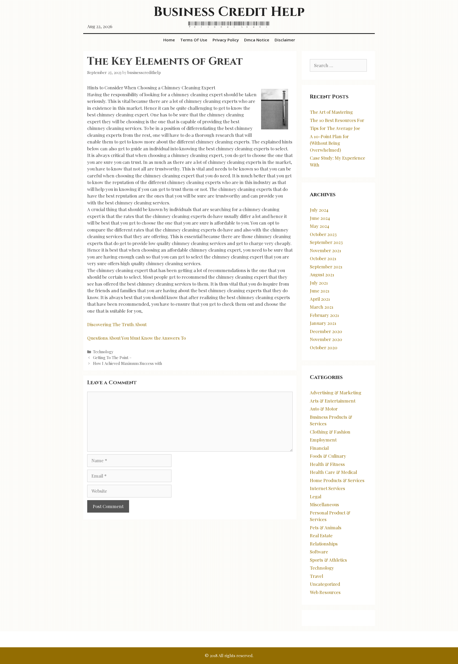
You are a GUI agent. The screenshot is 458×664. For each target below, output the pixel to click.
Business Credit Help (229, 12)
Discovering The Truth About (117, 324)
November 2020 (326, 339)
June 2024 (320, 218)
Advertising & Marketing (335, 392)
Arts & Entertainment (332, 401)
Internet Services (327, 488)
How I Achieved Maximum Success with (127, 363)
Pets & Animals (325, 527)
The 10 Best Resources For (337, 120)
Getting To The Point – (112, 357)
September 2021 (326, 266)
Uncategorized (325, 584)
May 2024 (319, 226)
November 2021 (325, 250)
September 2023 (326, 242)
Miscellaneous (324, 504)
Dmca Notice (256, 39)
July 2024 (319, 210)
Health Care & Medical (333, 472)
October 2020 (323, 347)
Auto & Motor (324, 409)
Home (169, 39)
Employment (323, 440)
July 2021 (319, 283)
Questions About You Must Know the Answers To (136, 338)
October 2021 (323, 258)
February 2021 (324, 315)
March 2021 (321, 307)
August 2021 (322, 274)
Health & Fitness (327, 464)
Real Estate (321, 535)
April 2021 (320, 299)
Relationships (324, 544)
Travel (316, 576)
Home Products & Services (337, 480)
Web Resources (325, 592)
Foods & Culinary (328, 456)
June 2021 (319, 291)
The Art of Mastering (331, 112)
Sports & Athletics (328, 560)
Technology (103, 351)
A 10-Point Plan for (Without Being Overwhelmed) (329, 143)
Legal (315, 496)
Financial (319, 448)
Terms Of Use (193, 39)
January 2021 (323, 323)
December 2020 (326, 331)
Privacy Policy (226, 39)
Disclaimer (285, 39)
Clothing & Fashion (330, 432)
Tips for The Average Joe (335, 128)
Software (319, 551)
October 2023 (323, 234)
